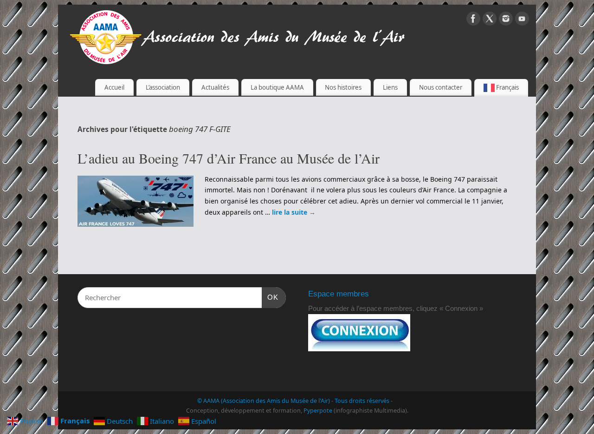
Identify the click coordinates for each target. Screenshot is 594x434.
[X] (490, 20)
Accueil (114, 87)
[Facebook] (473, 20)
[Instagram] (506, 20)
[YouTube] (522, 20)
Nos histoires (343, 87)
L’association (163, 87)
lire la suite (294, 212)
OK (270, 297)
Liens (390, 87)
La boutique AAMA (277, 87)
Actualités (215, 87)
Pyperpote (317, 410)
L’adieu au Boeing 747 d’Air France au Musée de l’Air (228, 158)
